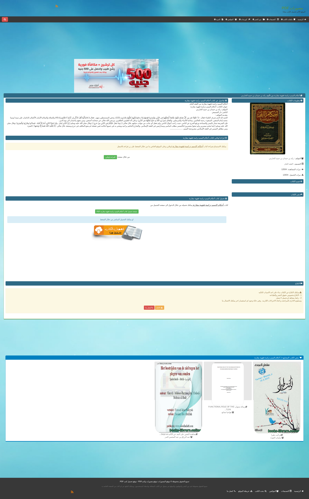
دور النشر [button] (258, 19)
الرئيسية (301, 19)
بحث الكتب (260, 491)
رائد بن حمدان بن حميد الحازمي (253, 95)
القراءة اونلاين (110, 157)
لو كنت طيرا (276, 435)
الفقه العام (288, 164)
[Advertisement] (116, 42)
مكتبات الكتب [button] (288, 19)
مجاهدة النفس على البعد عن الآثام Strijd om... (177, 434)
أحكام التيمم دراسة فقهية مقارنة (287, 95)
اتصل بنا (230, 491)
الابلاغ (159, 308)
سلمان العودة (276, 438)
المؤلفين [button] (231, 19)
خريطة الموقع (244, 491)
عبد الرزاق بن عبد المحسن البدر (177, 437)
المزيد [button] (219, 19)
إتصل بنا (148, 308)
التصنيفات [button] (272, 19)
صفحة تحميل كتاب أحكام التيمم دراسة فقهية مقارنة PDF (117, 211)
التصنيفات (285, 491)
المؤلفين (272, 491)
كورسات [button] (245, 19)
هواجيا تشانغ (227, 412)
